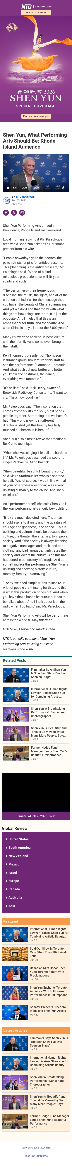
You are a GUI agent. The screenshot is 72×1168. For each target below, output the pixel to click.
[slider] (36, 183)
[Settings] (64, 188)
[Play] (8, 188)
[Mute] (15, 188)
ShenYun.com (43, 6)
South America (19, 847)
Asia (11, 906)
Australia (15, 897)
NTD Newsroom (25, 196)
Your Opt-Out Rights (36, 1156)
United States (18, 839)
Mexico (13, 864)
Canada (14, 889)
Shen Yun (17, 204)
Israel (12, 873)
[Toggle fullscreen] (57, 188)
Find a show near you (36, 116)
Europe (13, 881)
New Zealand (18, 856)
